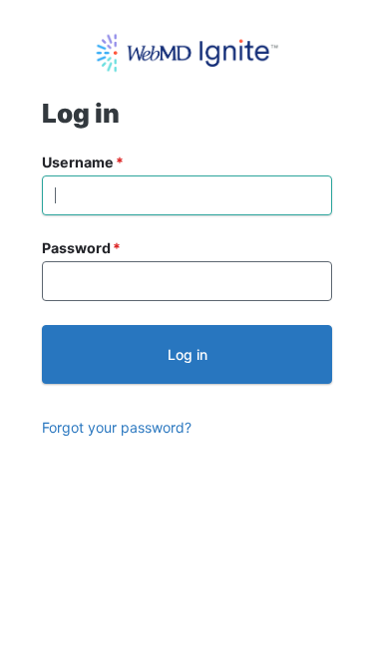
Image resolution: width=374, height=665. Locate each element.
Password (76, 247)
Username (78, 162)
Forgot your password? (116, 427)
